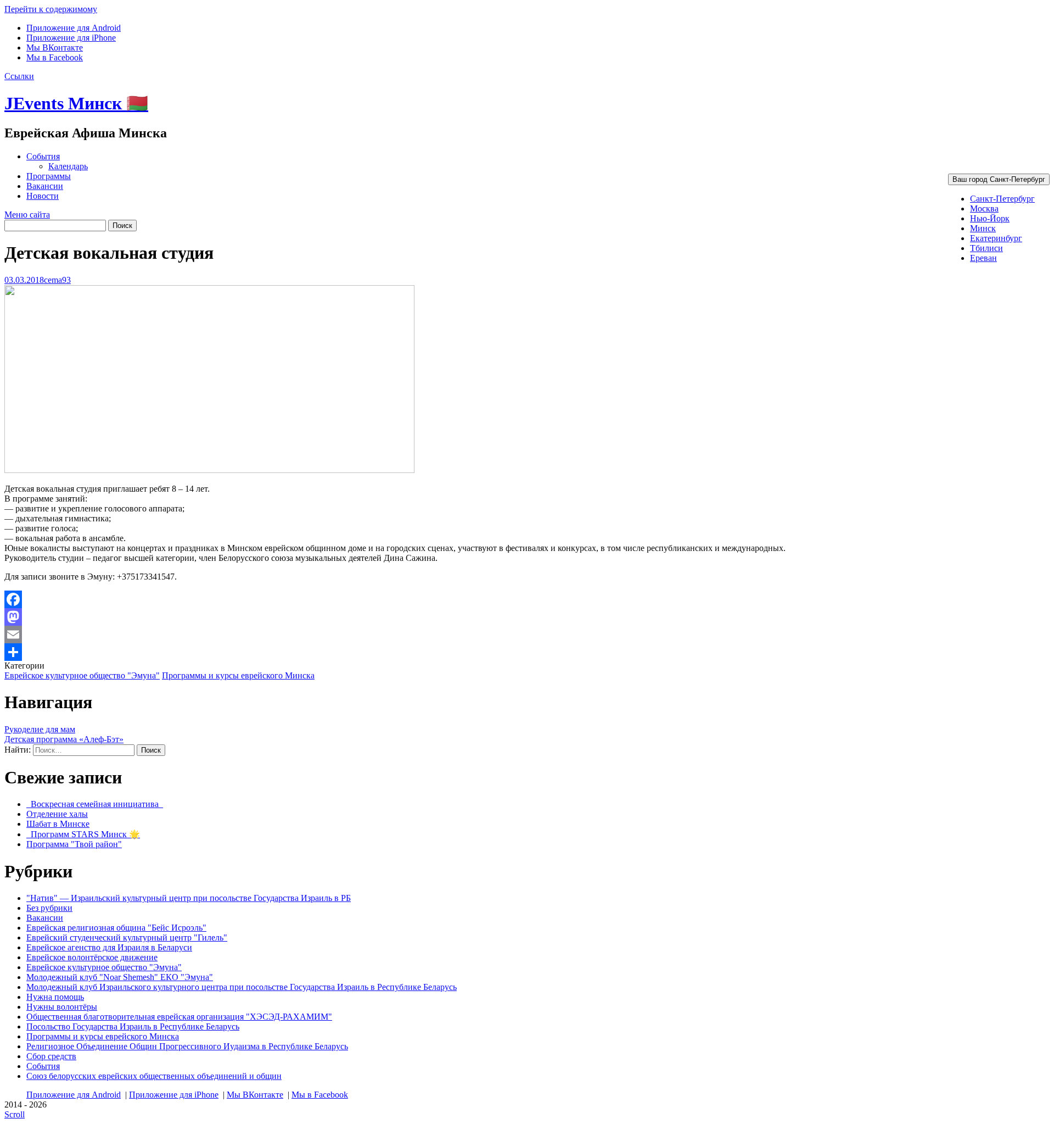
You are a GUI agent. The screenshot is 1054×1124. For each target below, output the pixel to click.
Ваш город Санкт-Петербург (998, 179)
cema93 (57, 280)
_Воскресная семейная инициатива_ (94, 804)
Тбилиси (986, 248)
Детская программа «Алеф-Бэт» (64, 739)
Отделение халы (57, 814)
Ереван (983, 258)
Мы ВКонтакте (54, 47)
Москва (984, 208)
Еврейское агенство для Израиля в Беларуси (109, 947)
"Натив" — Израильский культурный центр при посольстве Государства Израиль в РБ (188, 898)
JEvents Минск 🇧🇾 (76, 103)
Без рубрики (49, 907)
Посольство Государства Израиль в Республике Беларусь (132, 1026)
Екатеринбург (996, 238)
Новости (42, 196)
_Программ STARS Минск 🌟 (83, 834)
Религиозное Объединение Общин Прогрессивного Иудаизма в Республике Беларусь (187, 1046)
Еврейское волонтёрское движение (92, 957)
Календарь (68, 166)
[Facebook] (527, 599)
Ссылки (19, 76)
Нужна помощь (55, 996)
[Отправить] (527, 652)
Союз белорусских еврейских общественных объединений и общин (154, 1076)
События (43, 156)
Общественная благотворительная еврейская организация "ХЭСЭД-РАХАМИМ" (179, 1016)
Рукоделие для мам (39, 729)
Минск (983, 228)
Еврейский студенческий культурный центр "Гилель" (126, 937)
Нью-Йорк (990, 218)
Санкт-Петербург (1002, 198)
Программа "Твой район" (74, 844)
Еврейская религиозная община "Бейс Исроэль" (116, 927)
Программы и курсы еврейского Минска (238, 675)
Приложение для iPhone (71, 37)
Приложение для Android (73, 27)
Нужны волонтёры (61, 1006)
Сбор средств (51, 1056)
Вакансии (44, 186)
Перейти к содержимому (50, 9)
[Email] (527, 634)
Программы (48, 176)
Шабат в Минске (57, 823)
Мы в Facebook (54, 57)
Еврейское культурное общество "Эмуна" (82, 675)
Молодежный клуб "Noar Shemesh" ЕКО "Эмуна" (119, 977)
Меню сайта (27, 214)
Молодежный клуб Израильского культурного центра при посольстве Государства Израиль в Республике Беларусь (241, 987)
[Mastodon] (527, 617)
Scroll (14, 1114)
